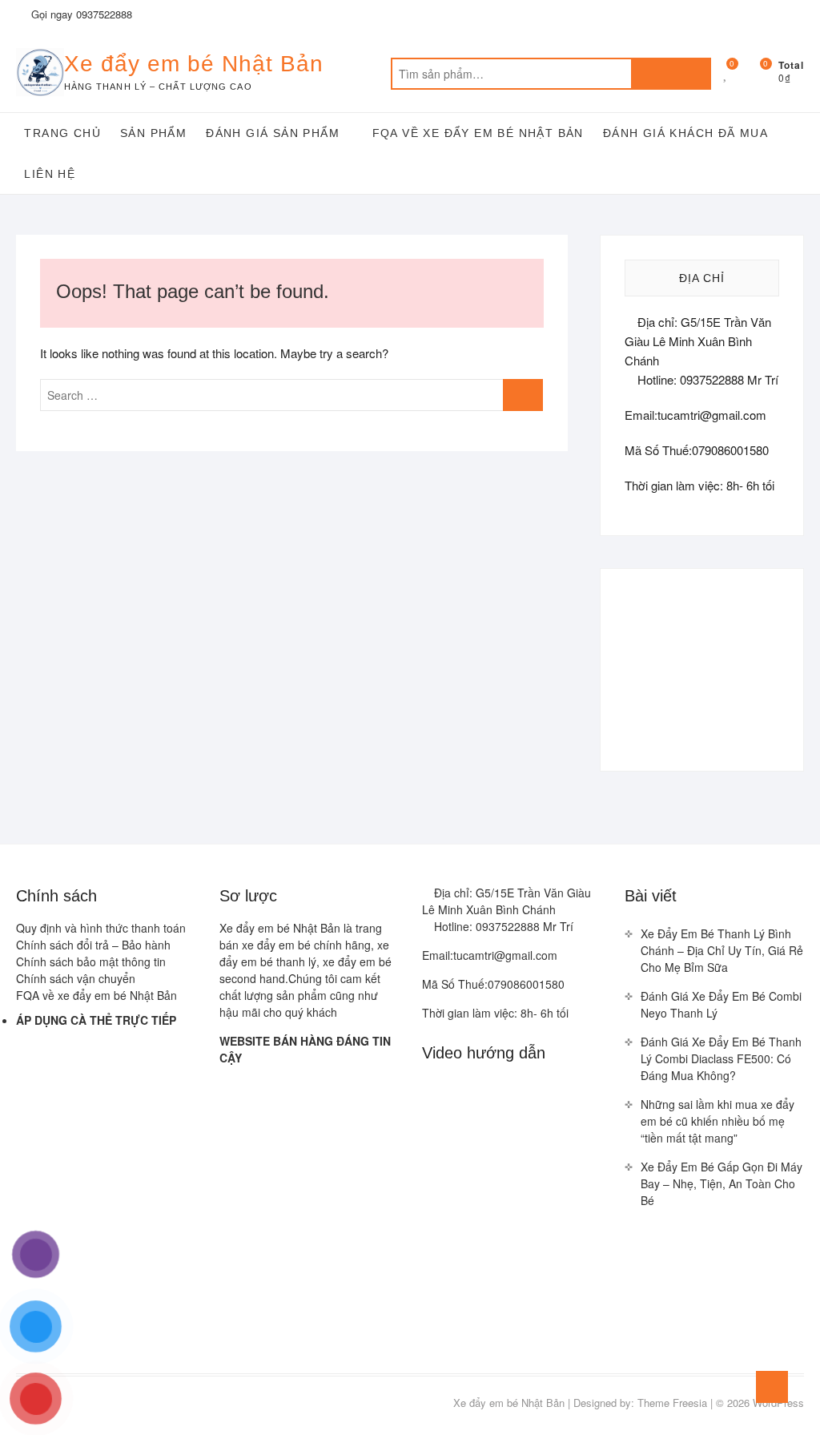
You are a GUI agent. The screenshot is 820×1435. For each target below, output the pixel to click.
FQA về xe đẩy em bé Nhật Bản (478, 133)
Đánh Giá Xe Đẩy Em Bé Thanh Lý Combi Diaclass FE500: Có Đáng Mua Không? (721, 1058)
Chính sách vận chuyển (75, 978)
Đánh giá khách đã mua (685, 133)
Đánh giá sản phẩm (273, 133)
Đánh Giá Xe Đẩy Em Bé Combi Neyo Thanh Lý (721, 1004)
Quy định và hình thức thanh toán (101, 928)
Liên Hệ (49, 173)
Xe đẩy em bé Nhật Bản (194, 63)
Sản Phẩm (153, 133)
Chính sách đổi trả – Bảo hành (93, 945)
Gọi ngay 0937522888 (80, 14)
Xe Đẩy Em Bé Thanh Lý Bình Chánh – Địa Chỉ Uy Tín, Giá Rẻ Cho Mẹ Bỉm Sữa (722, 950)
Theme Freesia (672, 1402)
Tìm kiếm (671, 74)
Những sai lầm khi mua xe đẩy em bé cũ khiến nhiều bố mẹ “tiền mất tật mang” (717, 1121)
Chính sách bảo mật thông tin (91, 961)
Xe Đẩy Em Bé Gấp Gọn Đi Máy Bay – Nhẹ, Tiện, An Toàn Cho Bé (721, 1183)
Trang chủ (62, 133)
